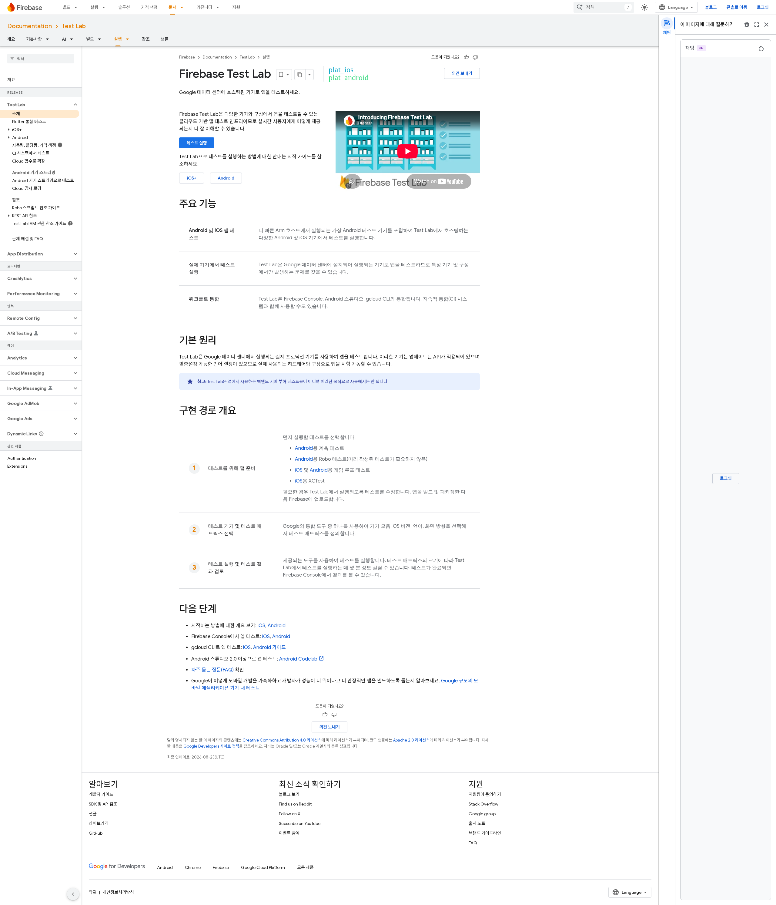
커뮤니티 (204, 7)
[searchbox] (40, 58)
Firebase (187, 57)
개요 (11, 39)
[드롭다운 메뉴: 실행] (105, 7)
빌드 (66, 7)
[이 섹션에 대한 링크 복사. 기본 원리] (222, 341)
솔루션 (124, 7)
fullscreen (756, 24)
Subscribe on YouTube (299, 823)
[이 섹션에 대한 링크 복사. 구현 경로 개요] (242, 411)
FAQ (473, 843)
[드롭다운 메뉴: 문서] (183, 7)
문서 (172, 7)
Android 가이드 (269, 647)
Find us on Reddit (295, 804)
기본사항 (34, 39)
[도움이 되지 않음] (475, 57)
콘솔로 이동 (737, 7)
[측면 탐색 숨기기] (73, 894)
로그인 (763, 7)
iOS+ (191, 178)
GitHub (95, 833)
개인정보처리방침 (118, 892)
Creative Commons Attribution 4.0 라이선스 (281, 740)
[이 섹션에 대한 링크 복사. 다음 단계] (222, 610)
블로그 (711, 7)
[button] (36, 105)
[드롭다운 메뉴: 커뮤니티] (219, 7)
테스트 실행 (196, 143)
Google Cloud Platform (263, 867)
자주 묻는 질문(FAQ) (212, 670)
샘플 (165, 39)
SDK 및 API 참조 (103, 804)
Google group (482, 813)
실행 (94, 7)
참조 (146, 39)
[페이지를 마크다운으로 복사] (300, 74)
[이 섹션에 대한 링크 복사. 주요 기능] (222, 204)
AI (64, 39)
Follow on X (289, 813)
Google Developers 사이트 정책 (211, 746)
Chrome (193, 867)
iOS (299, 470)
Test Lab (74, 26)
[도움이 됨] (466, 57)
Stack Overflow (483, 804)
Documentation (29, 26)
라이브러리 (99, 823)
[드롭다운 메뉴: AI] (73, 39)
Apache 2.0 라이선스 (411, 740)
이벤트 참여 (289, 833)
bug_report (747, 24)
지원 (236, 7)
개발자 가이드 (101, 794)
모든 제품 (305, 867)
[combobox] (604, 7)
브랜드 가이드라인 (485, 833)
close (766, 24)
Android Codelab (298, 659)
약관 (93, 892)
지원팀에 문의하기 (485, 794)
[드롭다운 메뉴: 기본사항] (49, 39)
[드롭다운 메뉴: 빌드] (77, 7)
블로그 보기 (289, 794)
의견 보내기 (462, 73)
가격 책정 (149, 7)
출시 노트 (477, 823)
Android (226, 178)
